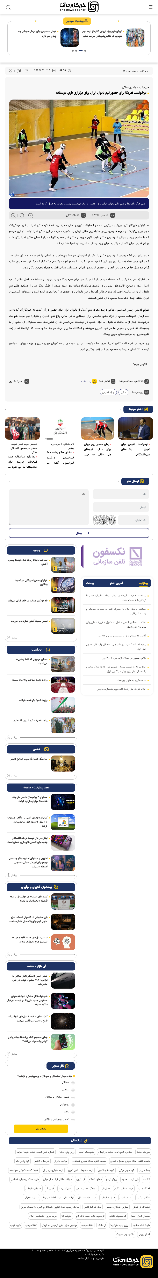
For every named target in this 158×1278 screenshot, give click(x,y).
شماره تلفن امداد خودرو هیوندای (89, 1161)
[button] (85, 51)
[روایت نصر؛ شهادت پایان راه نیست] (63, 685)
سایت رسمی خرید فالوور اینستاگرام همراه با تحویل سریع (50, 1207)
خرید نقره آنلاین (106, 1170)
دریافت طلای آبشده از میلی (57, 1179)
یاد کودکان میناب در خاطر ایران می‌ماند (28, 601)
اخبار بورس (144, 1234)
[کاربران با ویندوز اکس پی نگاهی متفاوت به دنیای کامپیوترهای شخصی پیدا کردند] (63, 822)
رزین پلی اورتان (66, 1152)
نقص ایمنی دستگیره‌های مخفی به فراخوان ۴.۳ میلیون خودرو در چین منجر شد (30, 980)
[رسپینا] (117, 556)
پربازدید (143, 583)
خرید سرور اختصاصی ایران (43, 1216)
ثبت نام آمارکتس (92, 1207)
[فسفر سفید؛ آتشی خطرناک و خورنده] (63, 626)
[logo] (79, 7)
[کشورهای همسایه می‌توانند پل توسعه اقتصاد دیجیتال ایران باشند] (63, 901)
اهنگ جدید (31, 1225)
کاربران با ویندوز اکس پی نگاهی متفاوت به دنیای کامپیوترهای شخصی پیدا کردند (27, 822)
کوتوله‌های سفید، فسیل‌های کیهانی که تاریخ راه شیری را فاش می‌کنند (28, 1019)
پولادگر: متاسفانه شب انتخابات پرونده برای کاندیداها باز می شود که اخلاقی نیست (22, 462)
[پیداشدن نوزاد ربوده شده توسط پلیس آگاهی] (63, 565)
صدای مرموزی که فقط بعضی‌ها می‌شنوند (32, 661)
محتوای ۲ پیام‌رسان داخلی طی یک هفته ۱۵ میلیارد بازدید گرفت (30, 799)
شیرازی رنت (65, 1188)
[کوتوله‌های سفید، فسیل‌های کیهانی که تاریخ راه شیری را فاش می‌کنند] (63, 1021)
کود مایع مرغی (126, 1170)
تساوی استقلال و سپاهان (57, 1097)
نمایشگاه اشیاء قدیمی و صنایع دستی (29, 759)
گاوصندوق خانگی (118, 1216)
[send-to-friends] (26, 70)
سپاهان (65, 1090)
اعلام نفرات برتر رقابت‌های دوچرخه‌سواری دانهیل (121, 689)
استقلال (65, 1082)
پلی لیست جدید (130, 1179)
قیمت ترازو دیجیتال (53, 1170)
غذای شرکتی (143, 1198)
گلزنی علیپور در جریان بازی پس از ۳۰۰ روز (124, 658)
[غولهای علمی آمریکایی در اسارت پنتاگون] (63, 585)
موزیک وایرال (60, 1161)
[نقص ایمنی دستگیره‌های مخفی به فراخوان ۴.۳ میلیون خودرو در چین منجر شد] (63, 981)
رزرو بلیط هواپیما (119, 1225)
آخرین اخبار (116, 583)
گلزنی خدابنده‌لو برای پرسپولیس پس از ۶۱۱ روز (122, 636)
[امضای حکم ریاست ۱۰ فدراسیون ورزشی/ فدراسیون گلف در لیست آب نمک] (60, 428)
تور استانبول (126, 1198)
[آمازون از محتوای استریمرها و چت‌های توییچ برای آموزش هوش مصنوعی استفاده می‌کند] (63, 863)
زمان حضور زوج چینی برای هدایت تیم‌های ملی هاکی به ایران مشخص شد (97, 449)
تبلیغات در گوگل (141, 1207)
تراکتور (66, 1112)
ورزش (142, 71)
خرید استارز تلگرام (123, 1188)
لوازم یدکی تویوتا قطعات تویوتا (58, 1198)
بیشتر (14, 638)
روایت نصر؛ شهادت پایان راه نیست (30, 680)
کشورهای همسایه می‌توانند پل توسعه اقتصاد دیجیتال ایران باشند (29, 899)
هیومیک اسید (86, 1152)
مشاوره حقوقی (31, 1198)
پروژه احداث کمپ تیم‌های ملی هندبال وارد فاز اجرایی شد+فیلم (116, 646)
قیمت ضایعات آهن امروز (80, 1170)
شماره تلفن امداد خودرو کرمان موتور (35, 1152)
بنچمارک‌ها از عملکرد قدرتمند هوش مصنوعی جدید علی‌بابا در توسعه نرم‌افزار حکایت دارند (27, 1000)
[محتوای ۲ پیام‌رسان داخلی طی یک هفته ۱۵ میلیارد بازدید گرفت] (63, 802)
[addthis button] (83, 215)
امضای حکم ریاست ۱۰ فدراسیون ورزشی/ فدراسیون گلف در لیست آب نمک (60, 457)
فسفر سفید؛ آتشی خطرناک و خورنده (29, 621)
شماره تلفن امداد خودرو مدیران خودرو (130, 1161)
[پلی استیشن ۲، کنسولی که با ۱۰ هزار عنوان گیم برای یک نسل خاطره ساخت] (63, 922)
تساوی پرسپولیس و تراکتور (56, 1119)
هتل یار (106, 1188)
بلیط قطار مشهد (141, 1225)
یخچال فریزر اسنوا (140, 1216)
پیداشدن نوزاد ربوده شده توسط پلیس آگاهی (28, 562)
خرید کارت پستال (87, 1198)
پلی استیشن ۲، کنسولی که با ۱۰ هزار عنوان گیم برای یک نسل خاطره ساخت (28, 919)
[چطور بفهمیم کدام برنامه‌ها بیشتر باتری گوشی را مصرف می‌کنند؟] (63, 1042)
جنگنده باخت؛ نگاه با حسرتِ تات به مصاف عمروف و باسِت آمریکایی (116, 611)
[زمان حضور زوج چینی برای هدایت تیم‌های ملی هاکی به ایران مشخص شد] (97, 428)
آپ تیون (80, 1179)
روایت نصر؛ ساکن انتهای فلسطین (31, 721)
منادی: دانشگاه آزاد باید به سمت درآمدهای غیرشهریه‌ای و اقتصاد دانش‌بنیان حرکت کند (39, 36)
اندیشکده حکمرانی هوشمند (23, 1170)
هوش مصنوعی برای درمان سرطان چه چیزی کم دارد (103, 33)
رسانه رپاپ (144, 1170)
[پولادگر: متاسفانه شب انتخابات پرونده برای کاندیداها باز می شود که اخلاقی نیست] (22, 428)
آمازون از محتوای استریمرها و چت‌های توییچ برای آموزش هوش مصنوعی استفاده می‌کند (28, 862)
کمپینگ (50, 1188)
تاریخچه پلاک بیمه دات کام (90, 1216)
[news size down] (30, 215)
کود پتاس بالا (22, 1161)
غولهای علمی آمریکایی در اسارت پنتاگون (31, 582)
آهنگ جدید (144, 1188)
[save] (19, 71)
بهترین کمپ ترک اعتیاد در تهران (115, 1152)
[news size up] (13, 215)
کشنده (146, 1179)
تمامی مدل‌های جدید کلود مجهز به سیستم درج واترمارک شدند (30, 940)
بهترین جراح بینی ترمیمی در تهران (59, 1225)
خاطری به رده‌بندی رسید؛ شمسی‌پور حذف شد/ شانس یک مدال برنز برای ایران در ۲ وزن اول (116, 669)
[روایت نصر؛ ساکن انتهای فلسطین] (63, 725)
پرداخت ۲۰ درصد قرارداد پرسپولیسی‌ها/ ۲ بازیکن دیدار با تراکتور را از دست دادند (116, 597)
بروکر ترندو (111, 1179)
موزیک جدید (143, 1152)
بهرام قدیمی (108, 392)
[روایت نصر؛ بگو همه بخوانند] (63, 705)
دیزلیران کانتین (41, 1161)
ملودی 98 (67, 1216)
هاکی (123, 392)
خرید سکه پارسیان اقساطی (25, 1179)
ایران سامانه (83, 1258)
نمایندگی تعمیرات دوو (87, 1188)
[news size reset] (21, 215)
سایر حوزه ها (129, 71)
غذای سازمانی (108, 1198)
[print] (10, 71)
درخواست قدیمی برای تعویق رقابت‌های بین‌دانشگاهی (135, 449)
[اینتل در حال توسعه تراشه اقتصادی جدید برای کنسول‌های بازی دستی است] (63, 843)
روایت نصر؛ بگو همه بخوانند (33, 700)
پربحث (90, 583)
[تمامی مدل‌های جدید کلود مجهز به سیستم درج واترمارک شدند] (63, 942)
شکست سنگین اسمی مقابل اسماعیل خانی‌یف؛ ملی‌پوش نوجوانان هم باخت (116, 624)
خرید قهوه (15, 1225)
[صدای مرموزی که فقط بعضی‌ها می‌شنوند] (63, 664)
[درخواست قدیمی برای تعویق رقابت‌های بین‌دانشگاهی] (135, 428)
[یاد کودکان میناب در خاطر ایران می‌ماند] (63, 605)
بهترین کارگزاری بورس (117, 1207)
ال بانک (102, 1225)
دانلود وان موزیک (125, 1234)
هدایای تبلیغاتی (33, 1188)
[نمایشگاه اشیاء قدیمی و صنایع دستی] (63, 764)
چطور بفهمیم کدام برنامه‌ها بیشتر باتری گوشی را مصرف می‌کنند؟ (28, 1039)
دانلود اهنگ (95, 1179)
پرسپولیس (64, 1104)
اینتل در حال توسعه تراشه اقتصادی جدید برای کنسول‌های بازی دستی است (27, 840)
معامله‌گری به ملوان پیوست (131, 680)
